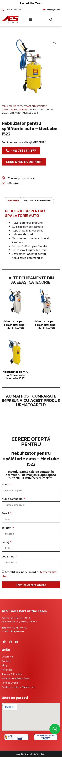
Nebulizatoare (19, 109)
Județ (6, 542)
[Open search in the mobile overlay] (51, 19)
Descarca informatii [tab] (37, 200)
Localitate (8, 557)
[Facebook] (4, 641)
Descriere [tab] (13, 200)
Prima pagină (9, 106)
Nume (6, 484)
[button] (30, 19)
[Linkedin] (16, 641)
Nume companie (12, 499)
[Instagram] (10, 641)
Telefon (7, 528)
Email (6, 513)
